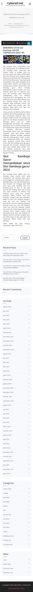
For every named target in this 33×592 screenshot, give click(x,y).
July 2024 (6, 358)
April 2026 (6, 324)
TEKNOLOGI (7, 540)
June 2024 (6, 362)
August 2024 (7, 354)
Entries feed (7, 564)
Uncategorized (18, 23)
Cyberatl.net (15, 3)
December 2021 (8, 452)
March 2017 (7, 473)
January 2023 (7, 435)
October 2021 (7, 456)
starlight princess (8, 536)
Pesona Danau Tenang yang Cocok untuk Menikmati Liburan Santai (15, 273)
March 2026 (7, 328)
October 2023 (7, 396)
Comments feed (8, 568)
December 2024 (8, 337)
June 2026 (6, 315)
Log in (5, 560)
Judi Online (6, 497)
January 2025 (7, 332)
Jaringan (5, 493)
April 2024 (6, 371)
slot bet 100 (7, 514)
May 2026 (6, 319)
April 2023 (6, 422)
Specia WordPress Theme (16, 588)
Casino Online (7, 489)
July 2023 (6, 409)
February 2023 (7, 431)
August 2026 (7, 307)
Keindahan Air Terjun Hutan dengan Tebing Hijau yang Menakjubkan (16, 266)
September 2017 (8, 469)
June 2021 (6, 465)
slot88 (5, 532)
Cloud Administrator (9, 43)
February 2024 (7, 379)
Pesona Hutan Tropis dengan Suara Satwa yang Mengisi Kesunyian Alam (16, 260)
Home (9, 23)
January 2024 (7, 384)
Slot (28, 174)
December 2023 (8, 388)
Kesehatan (6, 502)
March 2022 (7, 448)
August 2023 (7, 405)
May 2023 (6, 418)
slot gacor (6, 519)
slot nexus (6, 523)
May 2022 (6, 439)
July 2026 (6, 311)
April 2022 (6, 443)
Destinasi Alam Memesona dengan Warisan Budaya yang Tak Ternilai (14, 279)
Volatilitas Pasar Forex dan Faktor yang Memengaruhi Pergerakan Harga (15, 254)
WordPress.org (8, 572)
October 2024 (7, 345)
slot (4, 510)
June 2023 (6, 414)
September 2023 (8, 401)
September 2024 (8, 349)
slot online (6, 527)
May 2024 (6, 366)
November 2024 (8, 341)
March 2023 (7, 426)
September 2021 (8, 461)
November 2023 (8, 392)
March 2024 (7, 375)
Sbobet (5, 506)
